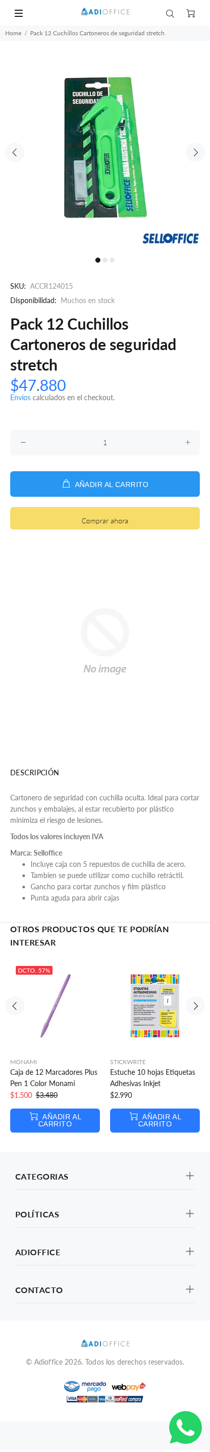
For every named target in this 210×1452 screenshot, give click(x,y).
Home (13, 33)
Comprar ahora (105, 520)
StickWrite (128, 1062)
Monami (23, 1062)
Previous (14, 152)
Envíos (20, 397)
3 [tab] (112, 260)
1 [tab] (97, 260)
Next (195, 152)
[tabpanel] (105, 146)
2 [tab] (105, 260)
